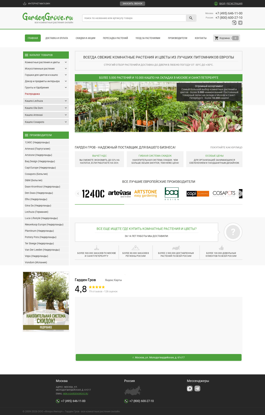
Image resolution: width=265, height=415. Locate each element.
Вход (222, 3)
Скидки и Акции (85, 38)
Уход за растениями (148, 38)
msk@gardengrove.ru (75, 393)
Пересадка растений (115, 38)
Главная (33, 38)
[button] (230, 127)
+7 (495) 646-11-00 (228, 13)
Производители (177, 38)
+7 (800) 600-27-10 (228, 17)
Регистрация (234, 3)
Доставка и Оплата (56, 38)
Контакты (201, 38)
